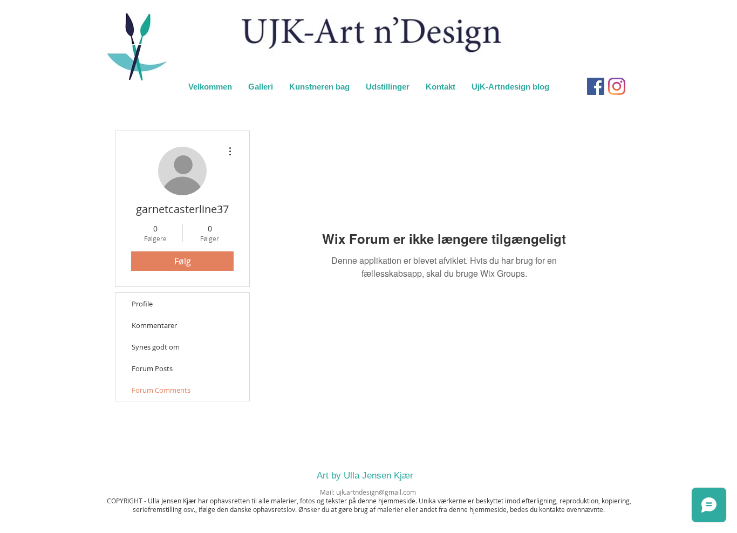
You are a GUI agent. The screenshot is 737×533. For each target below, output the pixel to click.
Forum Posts (152, 368)
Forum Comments (161, 390)
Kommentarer (154, 325)
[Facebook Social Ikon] (595, 86)
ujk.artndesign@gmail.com (376, 492)
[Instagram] (616, 86)
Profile (142, 304)
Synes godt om (156, 347)
